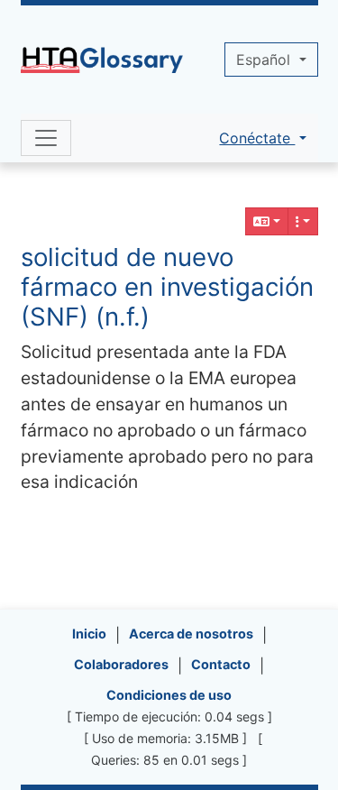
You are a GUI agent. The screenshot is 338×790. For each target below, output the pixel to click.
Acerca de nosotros (191, 633)
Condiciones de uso (169, 695)
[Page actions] (303, 221)
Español (265, 60)
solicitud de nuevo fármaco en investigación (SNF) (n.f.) (167, 287)
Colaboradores (121, 664)
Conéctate (257, 138)
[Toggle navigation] (46, 138)
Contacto (221, 664)
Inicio (89, 633)
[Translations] (266, 221)
